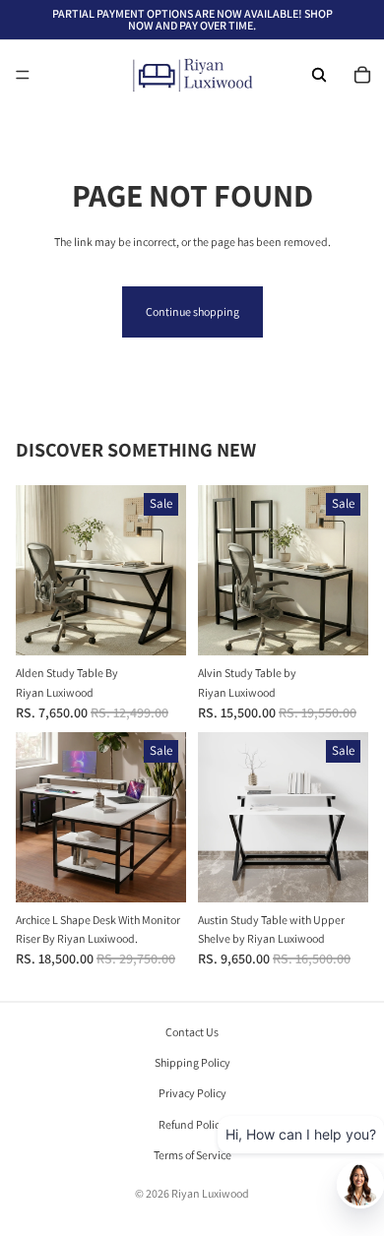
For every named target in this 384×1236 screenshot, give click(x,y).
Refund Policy (192, 1123)
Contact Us (192, 1031)
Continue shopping (192, 311)
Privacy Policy (192, 1092)
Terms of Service (192, 1154)
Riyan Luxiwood (210, 1193)
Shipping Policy (192, 1062)
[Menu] (22, 74)
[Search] (319, 74)
